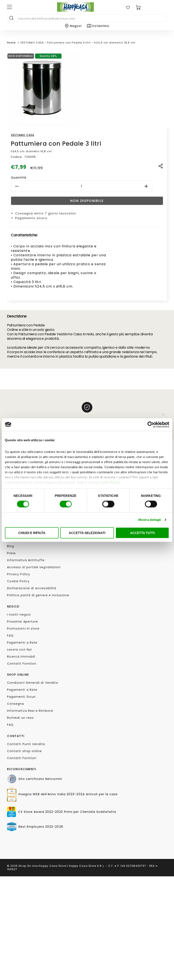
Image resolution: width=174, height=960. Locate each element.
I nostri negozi (19, 614)
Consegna (15, 704)
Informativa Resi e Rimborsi (30, 711)
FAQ (10, 635)
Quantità (19, 177)
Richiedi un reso (20, 718)
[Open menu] (25, 7)
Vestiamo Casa (22, 135)
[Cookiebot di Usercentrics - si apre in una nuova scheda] (150, 424)
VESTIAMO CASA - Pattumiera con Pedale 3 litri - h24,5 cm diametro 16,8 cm (77, 42)
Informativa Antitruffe (26, 560)
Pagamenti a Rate (22, 642)
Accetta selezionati (87, 532)
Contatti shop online (24, 751)
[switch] (66, 504)
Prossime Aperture (22, 621)
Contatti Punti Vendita (26, 744)
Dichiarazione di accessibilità (31, 588)
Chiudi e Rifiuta (31, 532)
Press (11, 553)
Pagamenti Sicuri (21, 697)
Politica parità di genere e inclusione (38, 595)
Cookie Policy (110, 482)
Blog (10, 546)
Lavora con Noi (19, 649)
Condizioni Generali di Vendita (32, 683)
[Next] (163, 414)
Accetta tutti (142, 532)
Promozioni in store (23, 628)
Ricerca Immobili (21, 656)
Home (11, 42)
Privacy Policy (18, 574)
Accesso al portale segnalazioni (33, 567)
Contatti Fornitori (21, 663)
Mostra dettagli (149, 520)
